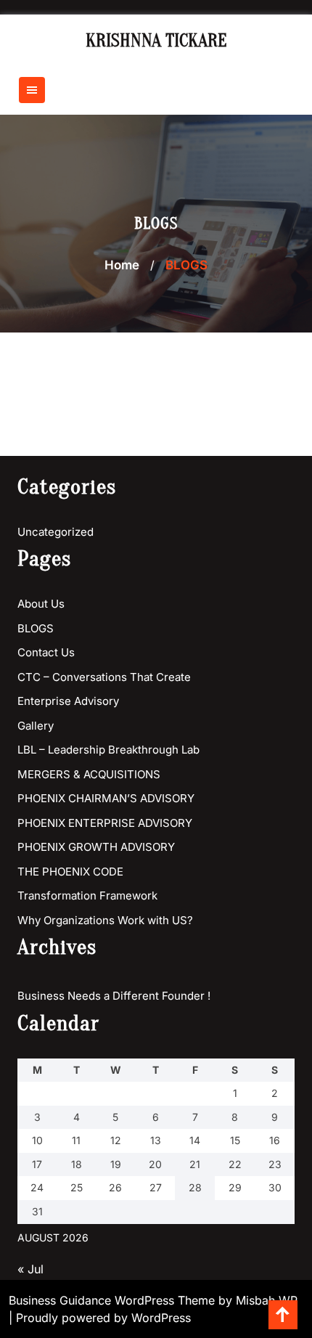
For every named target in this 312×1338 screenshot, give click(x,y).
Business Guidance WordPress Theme (113, 1300)
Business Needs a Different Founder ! (113, 996)
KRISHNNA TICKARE (156, 41)
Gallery (35, 726)
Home (121, 265)
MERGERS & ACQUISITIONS (88, 774)
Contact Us (46, 652)
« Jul (30, 1269)
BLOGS (35, 628)
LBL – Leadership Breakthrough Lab (108, 749)
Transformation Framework (87, 895)
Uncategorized (55, 532)
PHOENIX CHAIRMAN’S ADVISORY (105, 798)
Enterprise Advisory (68, 701)
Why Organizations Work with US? (105, 920)
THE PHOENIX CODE (70, 871)
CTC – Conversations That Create (104, 677)
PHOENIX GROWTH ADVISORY (96, 847)
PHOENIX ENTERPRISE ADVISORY (104, 823)
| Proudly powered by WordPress (100, 1317)
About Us (41, 604)
